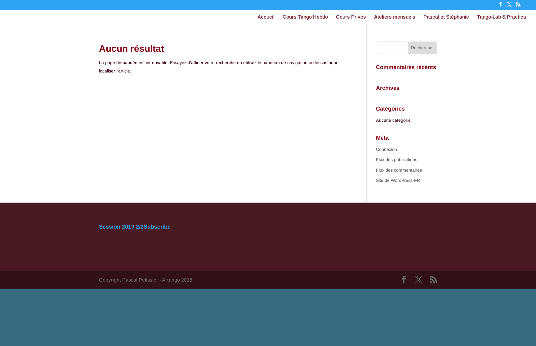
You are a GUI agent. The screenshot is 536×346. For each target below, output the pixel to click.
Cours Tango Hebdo (305, 17)
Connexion (386, 149)
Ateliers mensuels (394, 17)
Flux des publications (396, 159)
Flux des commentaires (399, 170)
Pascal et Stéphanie (446, 17)
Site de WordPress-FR (398, 180)
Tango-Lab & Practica (501, 17)
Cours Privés (351, 17)
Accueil (266, 17)
